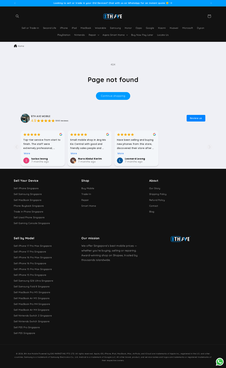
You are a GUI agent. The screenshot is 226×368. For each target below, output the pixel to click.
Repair (85, 200)
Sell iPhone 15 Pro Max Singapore (33, 269)
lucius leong (39, 159)
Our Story (154, 188)
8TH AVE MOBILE (40, 116)
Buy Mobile (87, 188)
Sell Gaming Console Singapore (32, 223)
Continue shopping (113, 95)
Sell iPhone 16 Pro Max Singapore (33, 257)
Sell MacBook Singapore (27, 200)
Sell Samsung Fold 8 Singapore (31, 286)
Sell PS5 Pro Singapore (27, 327)
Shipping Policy (158, 194)
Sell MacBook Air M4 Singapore (31, 309)
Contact (153, 205)
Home (21, 46)
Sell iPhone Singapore (26, 188)
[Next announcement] (211, 3)
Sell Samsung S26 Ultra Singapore (33, 280)
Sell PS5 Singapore (24, 333)
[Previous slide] (16, 147)
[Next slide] (209, 147)
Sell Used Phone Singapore (29, 217)
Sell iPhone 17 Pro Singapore (30, 251)
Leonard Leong (135, 159)
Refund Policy (157, 200)
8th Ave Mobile (31, 353)
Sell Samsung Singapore (28, 194)
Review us (196, 118)
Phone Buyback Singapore (29, 205)
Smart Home (88, 205)
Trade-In (86, 194)
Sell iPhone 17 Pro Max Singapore (33, 245)
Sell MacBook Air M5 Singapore (31, 298)
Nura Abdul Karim (90, 159)
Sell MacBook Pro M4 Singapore (32, 304)
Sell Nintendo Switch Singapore (32, 321)
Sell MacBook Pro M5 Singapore (32, 292)
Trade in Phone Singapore (28, 211)
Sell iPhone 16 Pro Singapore (30, 263)
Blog (151, 211)
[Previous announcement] (15, 3)
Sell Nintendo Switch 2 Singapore (33, 315)
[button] (17, 16)
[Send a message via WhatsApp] (219, 361)
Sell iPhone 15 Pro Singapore (30, 274)
